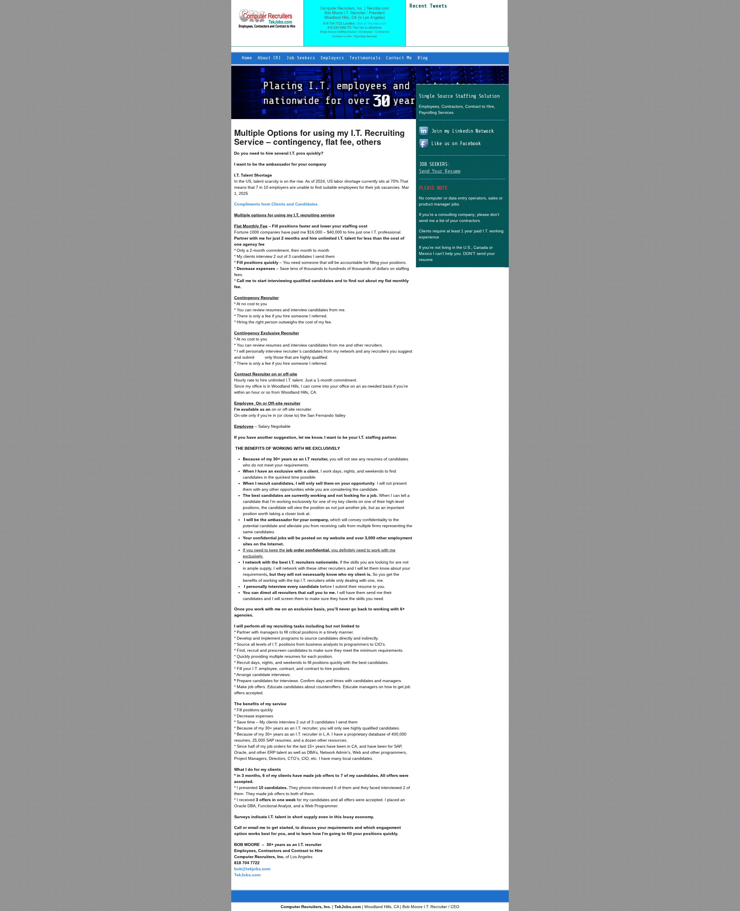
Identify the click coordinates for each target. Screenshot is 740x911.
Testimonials (365, 57)
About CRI (269, 57)
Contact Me (399, 57)
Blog (422, 57)
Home (247, 57)
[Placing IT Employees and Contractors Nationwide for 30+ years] (266, 25)
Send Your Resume (439, 171)
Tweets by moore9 (426, 12)
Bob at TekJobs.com (371, 23)
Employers (332, 57)
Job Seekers (300, 57)
